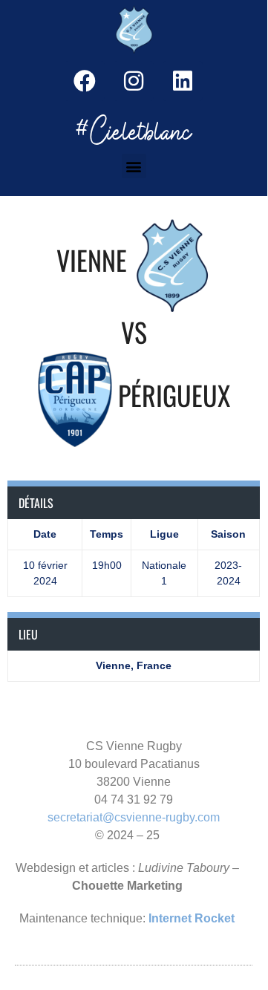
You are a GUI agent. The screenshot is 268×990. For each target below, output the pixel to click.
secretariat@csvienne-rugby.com (134, 817)
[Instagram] (134, 81)
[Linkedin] (183, 81)
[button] (134, 166)
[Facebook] (85, 81)
